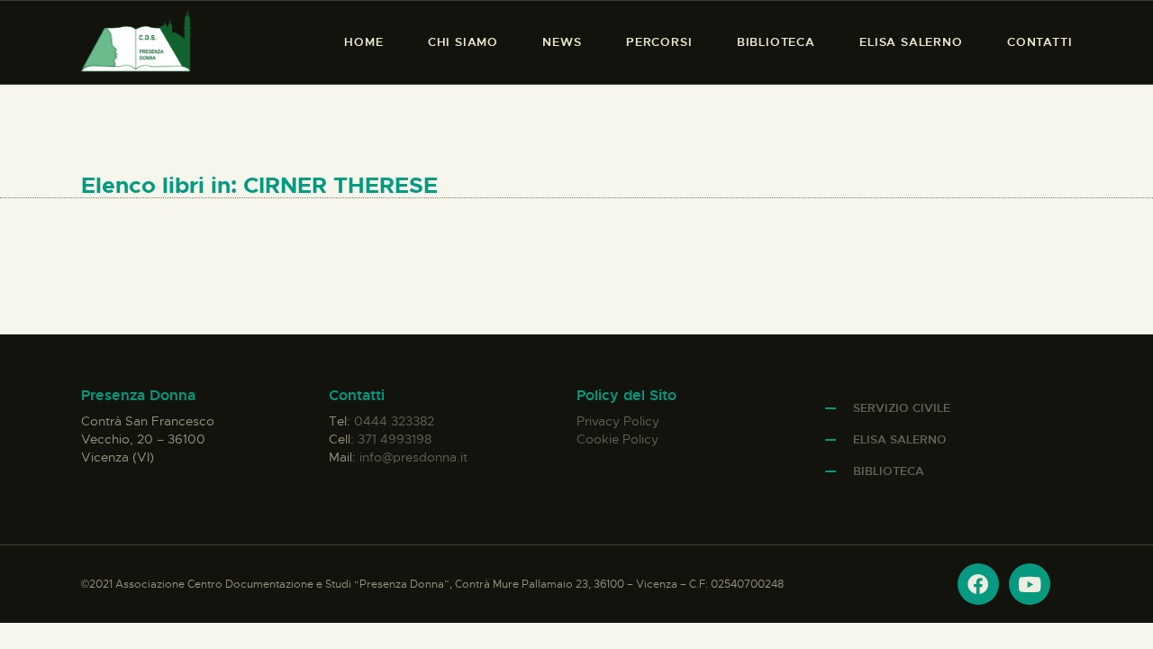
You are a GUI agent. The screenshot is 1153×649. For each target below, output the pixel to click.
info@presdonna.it (413, 457)
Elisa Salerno (900, 439)
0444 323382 (394, 421)
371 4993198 (394, 439)
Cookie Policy (617, 439)
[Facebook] (978, 584)
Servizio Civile (901, 408)
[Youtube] (1029, 584)
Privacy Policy (617, 421)
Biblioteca (888, 471)
